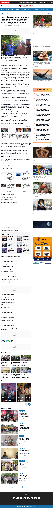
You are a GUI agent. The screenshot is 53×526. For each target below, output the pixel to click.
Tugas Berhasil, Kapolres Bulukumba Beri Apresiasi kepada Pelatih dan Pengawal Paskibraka (24, 464)
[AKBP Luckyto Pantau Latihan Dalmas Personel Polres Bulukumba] (9, 478)
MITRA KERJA (48, 502)
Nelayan (21, 436)
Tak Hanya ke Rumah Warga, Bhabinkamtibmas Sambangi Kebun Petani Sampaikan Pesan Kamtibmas (43, 124)
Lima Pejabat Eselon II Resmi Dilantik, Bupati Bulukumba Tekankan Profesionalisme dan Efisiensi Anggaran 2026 (11, 244)
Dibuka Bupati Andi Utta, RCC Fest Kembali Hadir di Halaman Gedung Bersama (24, 399)
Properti (42, 9)
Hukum (12, 9)
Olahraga (30, 9)
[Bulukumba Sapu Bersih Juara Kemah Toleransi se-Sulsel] (15, 358)
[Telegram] (7, 341)
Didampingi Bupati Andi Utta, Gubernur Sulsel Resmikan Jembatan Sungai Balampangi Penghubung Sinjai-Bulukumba (26, 250)
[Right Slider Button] (51, 9)
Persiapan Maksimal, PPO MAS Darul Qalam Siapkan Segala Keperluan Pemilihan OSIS (43, 134)
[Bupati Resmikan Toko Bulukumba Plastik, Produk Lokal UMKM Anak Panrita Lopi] (15, 370)
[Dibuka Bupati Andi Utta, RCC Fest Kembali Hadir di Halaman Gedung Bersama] (25, 392)
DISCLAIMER (27, 502)
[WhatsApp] (9, 341)
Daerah (47, 9)
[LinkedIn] (35, 498)
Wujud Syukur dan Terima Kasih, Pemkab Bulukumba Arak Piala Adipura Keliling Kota (25, 364)
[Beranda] (2, 14)
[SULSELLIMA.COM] (26, 5)
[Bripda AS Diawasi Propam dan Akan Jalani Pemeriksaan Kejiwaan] (9, 453)
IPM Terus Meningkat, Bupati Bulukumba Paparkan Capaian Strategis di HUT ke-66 (11, 238)
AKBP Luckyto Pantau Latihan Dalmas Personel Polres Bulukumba (24, 477)
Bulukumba (22, 411)
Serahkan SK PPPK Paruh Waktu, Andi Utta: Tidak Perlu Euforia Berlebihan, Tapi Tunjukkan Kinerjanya (26, 238)
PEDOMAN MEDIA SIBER (11, 502)
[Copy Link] (12, 341)
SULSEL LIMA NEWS (32, 506)
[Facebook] (2, 341)
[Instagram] (21, 498)
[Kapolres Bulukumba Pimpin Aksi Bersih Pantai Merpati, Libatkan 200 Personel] (9, 428)
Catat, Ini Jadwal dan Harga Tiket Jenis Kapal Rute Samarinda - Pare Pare (42, 129)
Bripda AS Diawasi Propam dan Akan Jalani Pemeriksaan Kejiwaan (25, 452)
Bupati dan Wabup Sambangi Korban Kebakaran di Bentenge (4, 364)
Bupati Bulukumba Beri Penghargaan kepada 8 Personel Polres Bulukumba (11, 250)
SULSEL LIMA (22, 506)
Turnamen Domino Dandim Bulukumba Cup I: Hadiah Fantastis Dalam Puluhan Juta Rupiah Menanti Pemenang (43, 99)
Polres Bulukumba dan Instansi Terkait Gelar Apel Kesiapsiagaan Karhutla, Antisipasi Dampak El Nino (43, 119)
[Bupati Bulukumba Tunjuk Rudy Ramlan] (26, 370)
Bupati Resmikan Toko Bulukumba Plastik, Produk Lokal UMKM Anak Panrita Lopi (15, 376)
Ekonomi (18, 9)
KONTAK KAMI (41, 502)
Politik (7, 9)
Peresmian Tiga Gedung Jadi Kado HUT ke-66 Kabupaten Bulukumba (26, 244)
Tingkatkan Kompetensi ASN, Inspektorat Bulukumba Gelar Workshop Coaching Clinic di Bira (5, 376)
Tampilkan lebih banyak (16, 487)
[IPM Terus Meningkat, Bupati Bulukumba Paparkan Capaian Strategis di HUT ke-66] (4, 238)
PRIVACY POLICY (20, 502)
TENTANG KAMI (34, 502)
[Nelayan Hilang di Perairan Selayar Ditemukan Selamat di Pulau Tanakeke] (9, 440)
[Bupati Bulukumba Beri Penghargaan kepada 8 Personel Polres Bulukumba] (4, 250)
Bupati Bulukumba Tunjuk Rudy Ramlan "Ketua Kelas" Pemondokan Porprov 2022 (25, 376)
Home (2, 9)
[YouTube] (24, 498)
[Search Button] (51, 6)
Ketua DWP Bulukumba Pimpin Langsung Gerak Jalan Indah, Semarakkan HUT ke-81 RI (43, 94)
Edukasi (36, 9)
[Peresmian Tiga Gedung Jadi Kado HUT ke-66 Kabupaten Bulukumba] (19, 244)
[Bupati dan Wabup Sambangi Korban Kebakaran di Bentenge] (5, 358)
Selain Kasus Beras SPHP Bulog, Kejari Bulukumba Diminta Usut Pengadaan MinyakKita (42, 109)
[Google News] (28, 498)
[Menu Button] (1, 6)
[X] (4, 341)
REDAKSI (4, 502)
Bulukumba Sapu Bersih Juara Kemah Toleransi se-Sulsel (15, 364)
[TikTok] (32, 498)
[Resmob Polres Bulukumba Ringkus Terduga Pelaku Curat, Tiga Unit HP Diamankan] (9, 416)
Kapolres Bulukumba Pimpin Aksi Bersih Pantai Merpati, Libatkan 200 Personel (24, 427)
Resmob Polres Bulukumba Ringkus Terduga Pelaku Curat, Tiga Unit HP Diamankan (28, 2)
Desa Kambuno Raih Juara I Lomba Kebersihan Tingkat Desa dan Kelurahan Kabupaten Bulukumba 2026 (43, 114)
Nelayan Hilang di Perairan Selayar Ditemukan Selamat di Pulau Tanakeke (24, 439)
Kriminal (24, 9)
